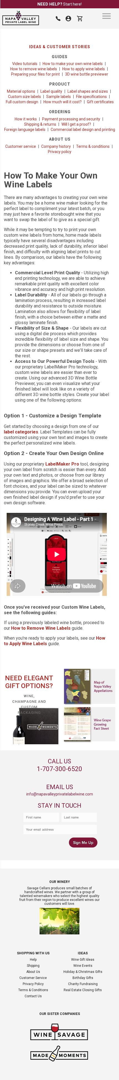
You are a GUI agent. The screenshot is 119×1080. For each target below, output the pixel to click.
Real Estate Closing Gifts (83, 990)
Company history (56, 146)
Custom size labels (24, 96)
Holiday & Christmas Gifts (82, 972)
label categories (21, 432)
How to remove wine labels (33, 69)
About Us (33, 972)
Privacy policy (59, 151)
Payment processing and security (71, 119)
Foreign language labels (24, 129)
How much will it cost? (62, 102)
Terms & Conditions (33, 990)
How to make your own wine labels (73, 63)
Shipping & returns (40, 124)
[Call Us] (58, 18)
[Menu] (106, 16)
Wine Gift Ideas (82, 960)
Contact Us (33, 996)
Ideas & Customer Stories (59, 47)
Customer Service (33, 978)
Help (33, 960)
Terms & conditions (93, 146)
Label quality (51, 91)
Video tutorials (24, 63)
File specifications (91, 96)
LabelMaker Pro (62, 464)
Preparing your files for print (35, 74)
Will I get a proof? (76, 124)
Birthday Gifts (83, 978)
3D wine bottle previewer (86, 74)
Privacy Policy (33, 984)
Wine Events (82, 966)
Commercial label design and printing (83, 129)
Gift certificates (100, 102)
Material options (21, 91)
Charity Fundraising (83, 984)
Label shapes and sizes (88, 91)
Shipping (33, 966)
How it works (26, 119)
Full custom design (22, 102)
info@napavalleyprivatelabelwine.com (59, 794)
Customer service (20, 146)
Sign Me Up (83, 842)
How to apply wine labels (83, 69)
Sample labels (58, 96)
